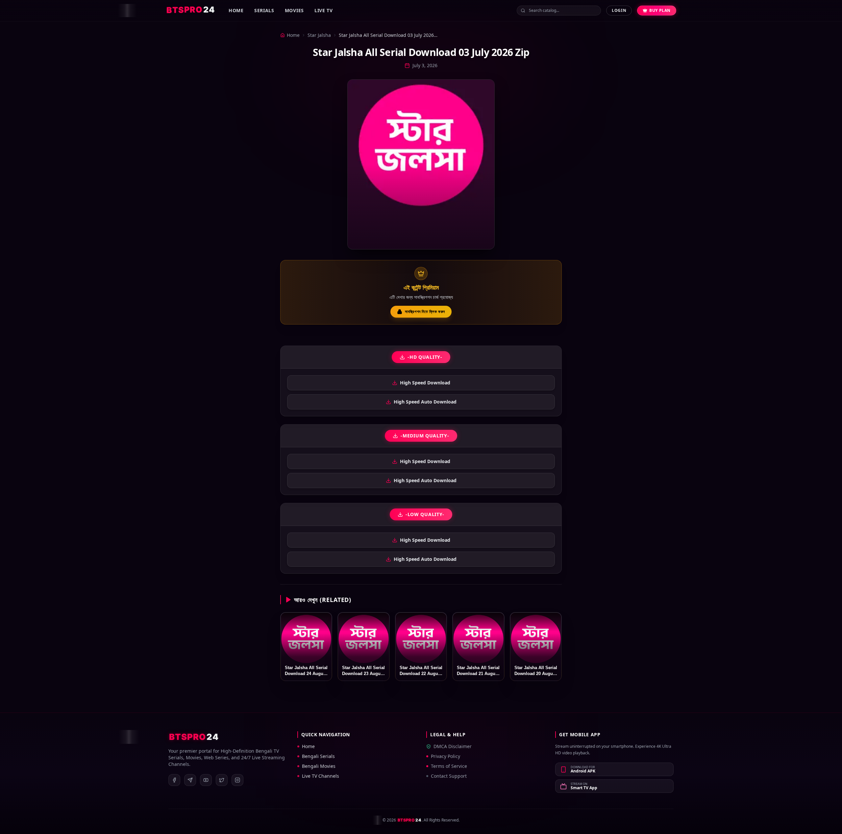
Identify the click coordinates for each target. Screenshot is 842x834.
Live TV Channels (320, 776)
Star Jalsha (319, 35)
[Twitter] (222, 780)
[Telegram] (190, 780)
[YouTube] (206, 780)
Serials (264, 10)
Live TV (323, 10)
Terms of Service (449, 766)
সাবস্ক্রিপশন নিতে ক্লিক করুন (425, 311)
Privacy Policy (445, 756)
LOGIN (619, 10)
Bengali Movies (318, 766)
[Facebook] (174, 780)
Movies (294, 10)
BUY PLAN (660, 10)
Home (236, 10)
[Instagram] (237, 780)
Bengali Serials (318, 756)
